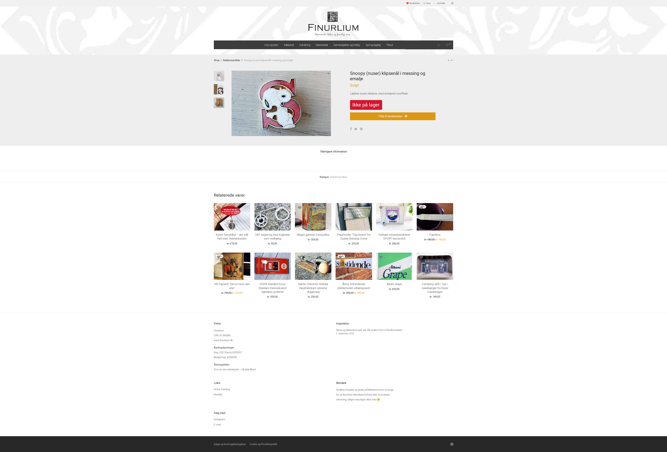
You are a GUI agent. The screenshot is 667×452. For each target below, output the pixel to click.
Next (329, 103)
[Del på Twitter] (355, 129)
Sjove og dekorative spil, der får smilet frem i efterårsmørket (369, 330)
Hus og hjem (271, 45)
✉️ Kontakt (439, 3)
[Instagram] (452, 3)
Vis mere (240, 243)
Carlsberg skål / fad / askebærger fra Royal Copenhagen (435, 288)
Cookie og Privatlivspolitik (263, 444)
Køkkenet (289, 45)
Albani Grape (394, 284)
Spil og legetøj (373, 45)
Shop (217, 60)
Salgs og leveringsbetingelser (230, 444)
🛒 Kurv (427, 3)
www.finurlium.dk (223, 340)
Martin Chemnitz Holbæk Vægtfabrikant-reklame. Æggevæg (313, 288)
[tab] (333, 152)
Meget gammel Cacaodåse (313, 234)
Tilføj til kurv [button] (225, 243)
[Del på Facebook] (351, 129)
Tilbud (389, 45)
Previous (233, 103)
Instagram (219, 419)
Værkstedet (322, 45)
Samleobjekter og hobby (347, 45)
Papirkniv (435, 234)
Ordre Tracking (222, 389)
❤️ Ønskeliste (413, 3)
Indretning (304, 45)
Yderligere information (333, 151)
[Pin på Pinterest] (361, 129)
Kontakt (218, 394)
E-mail (217, 424)
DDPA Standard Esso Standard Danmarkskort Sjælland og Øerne (272, 288)
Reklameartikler (231, 60)
